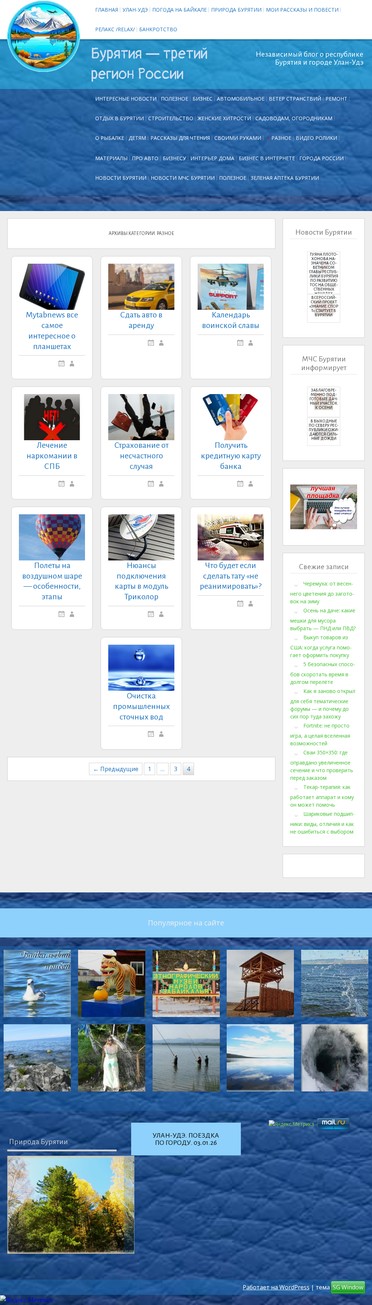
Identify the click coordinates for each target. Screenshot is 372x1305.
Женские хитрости (224, 118)
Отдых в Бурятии (119, 118)
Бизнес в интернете (267, 158)
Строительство (170, 118)
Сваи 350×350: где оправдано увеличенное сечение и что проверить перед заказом (321, 765)
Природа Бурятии (236, 9)
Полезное (174, 98)
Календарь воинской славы (230, 320)
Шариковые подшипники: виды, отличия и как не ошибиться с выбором (322, 822)
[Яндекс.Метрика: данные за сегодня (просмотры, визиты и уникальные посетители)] (26, 1300)
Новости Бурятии (120, 177)
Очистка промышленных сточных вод (141, 706)
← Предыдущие (115, 769)
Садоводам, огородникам (293, 118)
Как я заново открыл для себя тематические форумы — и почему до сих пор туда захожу (322, 704)
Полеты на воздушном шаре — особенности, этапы (52, 581)
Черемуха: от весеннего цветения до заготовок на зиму (322, 592)
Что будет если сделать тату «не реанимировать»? (231, 576)
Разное (281, 137)
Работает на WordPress (276, 1287)
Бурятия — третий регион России (149, 64)
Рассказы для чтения (180, 137)
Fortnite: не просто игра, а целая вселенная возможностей (320, 734)
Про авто (145, 158)
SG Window (348, 1287)
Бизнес (203, 98)
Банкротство (158, 29)
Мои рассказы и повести (302, 9)
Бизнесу (174, 158)
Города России (321, 158)
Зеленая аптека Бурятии (285, 177)
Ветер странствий (295, 98)
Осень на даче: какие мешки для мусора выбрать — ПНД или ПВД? (323, 619)
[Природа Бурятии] (70, 1205)
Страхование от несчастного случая (141, 456)
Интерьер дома (212, 158)
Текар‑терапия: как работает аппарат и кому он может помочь (322, 795)
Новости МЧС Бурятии (183, 177)
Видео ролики (316, 137)
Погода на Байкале (179, 9)
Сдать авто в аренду (141, 320)
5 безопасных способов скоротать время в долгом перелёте (322, 673)
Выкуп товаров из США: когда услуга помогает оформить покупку (321, 646)
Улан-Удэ (135, 9)
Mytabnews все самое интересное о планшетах (52, 330)
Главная (106, 9)
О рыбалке (109, 137)
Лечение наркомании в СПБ (52, 456)
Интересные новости (126, 98)
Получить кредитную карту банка (231, 456)
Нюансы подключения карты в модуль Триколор (141, 581)
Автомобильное (240, 98)
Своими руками (237, 137)
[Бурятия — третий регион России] (43, 36)
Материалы (111, 158)
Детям (137, 137)
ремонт (336, 98)
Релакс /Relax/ (115, 29)
